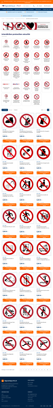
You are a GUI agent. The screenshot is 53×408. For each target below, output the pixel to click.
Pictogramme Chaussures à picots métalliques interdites (26, 132)
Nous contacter (5, 401)
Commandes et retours (32, 386)
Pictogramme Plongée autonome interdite (42, 354)
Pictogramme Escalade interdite (8, 163)
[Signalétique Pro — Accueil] (11, 6)
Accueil (3, 18)
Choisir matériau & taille (10, 141)
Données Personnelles (6, 397)
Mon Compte (30, 382)
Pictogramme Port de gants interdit (43, 132)
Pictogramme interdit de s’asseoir (42, 195)
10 (47, 369)
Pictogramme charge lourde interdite (43, 163)
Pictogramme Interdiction (20, 18)
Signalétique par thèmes (20, 9)
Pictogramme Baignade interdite (8, 354)
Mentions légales (5, 396)
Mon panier (30, 384)
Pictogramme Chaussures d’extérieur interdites (8, 132)
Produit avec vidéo (47, 9)
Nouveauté (38, 9)
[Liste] (50, 110)
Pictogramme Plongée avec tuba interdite (26, 354)
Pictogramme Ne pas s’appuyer (41, 323)
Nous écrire (30, 399)
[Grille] (48, 110)
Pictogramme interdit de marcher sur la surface (25, 227)
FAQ (2, 399)
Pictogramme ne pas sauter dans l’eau (43, 291)
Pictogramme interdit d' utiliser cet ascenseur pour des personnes (26, 291)
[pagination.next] (50, 370)
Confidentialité (31, 405)
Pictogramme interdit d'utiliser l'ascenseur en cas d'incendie (43, 227)
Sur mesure (31, 9)
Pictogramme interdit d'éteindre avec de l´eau (25, 163)
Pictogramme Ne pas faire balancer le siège (9, 323)
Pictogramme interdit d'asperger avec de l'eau (8, 195)
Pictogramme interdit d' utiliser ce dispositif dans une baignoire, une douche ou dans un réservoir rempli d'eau (43, 259)
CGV (2, 394)
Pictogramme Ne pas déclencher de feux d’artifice (26, 323)
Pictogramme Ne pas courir (9, 226)
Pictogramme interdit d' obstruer (8, 259)
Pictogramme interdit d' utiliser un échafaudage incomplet (25, 259)
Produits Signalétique (8, 9)
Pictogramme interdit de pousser (25, 195)
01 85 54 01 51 (31, 401)
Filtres (5, 109)
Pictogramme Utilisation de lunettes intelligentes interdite (9, 291)
